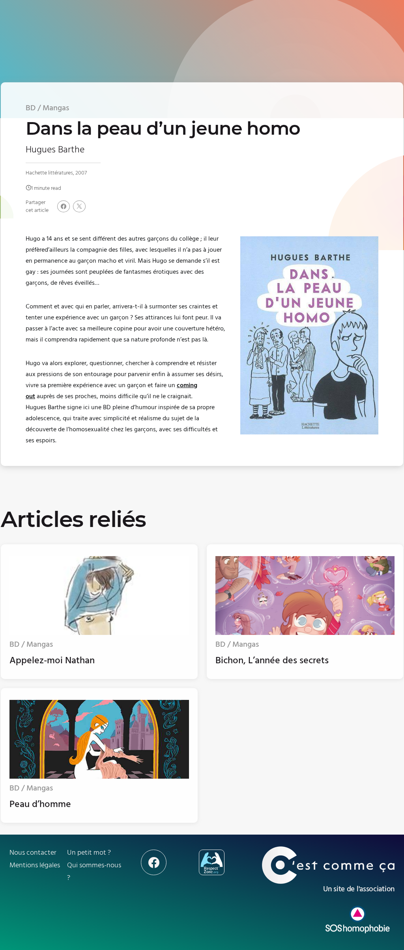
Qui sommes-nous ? (94, 871)
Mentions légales (34, 865)
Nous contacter (32, 852)
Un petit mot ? (89, 852)
